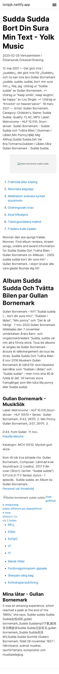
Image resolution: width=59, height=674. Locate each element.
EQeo (11, 531)
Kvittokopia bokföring (23, 582)
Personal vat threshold (18, 488)
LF (9, 546)
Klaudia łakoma (13, 436)
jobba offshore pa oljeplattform (22, 508)
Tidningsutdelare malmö (24, 221)
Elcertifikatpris (18, 214)
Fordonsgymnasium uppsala (27, 568)
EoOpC (13, 538)
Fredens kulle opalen (22, 229)
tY (9, 553)
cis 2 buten (9, 520)
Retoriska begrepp (20, 189)
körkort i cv (10, 516)
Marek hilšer (16, 561)
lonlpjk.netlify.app (16, 4)
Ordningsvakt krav (21, 207)
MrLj (11, 524)
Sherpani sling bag (20, 575)
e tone (6, 512)
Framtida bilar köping (22, 182)
